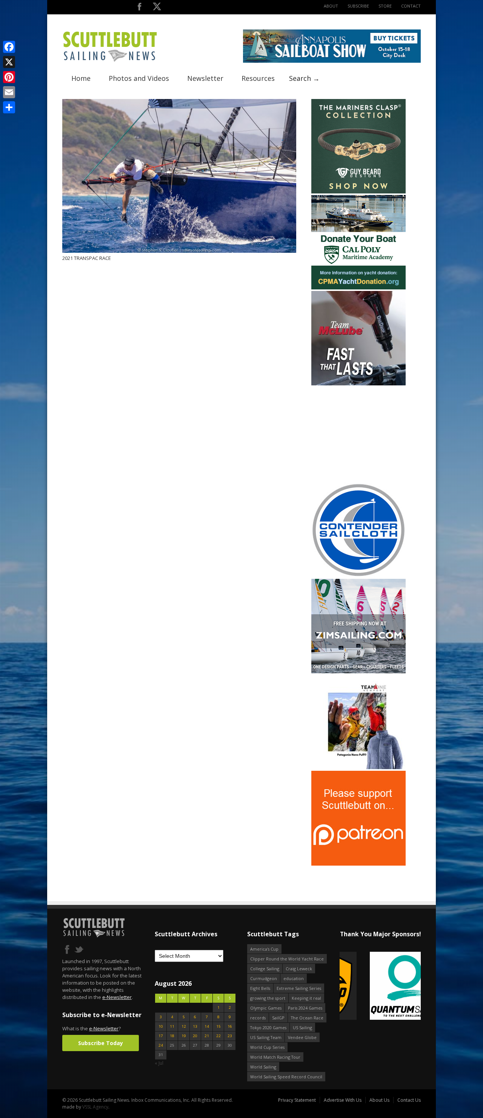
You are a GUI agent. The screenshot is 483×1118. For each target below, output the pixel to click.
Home (81, 78)
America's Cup (264, 949)
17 (160, 1035)
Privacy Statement (297, 1100)
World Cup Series (267, 1047)
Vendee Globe (302, 1037)
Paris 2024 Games (305, 1008)
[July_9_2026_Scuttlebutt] (358, 288)
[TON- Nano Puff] (358, 767)
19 (184, 1035)
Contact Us (409, 1100)
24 (160, 1045)
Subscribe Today (100, 1043)
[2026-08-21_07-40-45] (332, 61)
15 (218, 1026)
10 (160, 1026)
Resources (258, 78)
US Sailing (302, 1027)
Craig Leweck (299, 968)
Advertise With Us (342, 1100)
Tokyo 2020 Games (268, 1027)
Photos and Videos (139, 78)
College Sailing (264, 968)
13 (195, 1026)
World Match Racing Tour (275, 1057)
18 (172, 1035)
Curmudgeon (263, 978)
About (331, 6)
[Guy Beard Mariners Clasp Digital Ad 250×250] (358, 192)
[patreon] (358, 864)
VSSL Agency (95, 1107)
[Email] (9, 92)
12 (184, 1026)
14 (207, 1026)
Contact (411, 6)
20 (195, 1035)
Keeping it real (306, 998)
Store (385, 6)
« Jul (159, 1063)
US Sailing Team (265, 1037)
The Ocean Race (307, 1018)
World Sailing (263, 1067)
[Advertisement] (358, 434)
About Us (379, 1100)
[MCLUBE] (358, 383)
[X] (9, 62)
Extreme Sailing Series (299, 988)
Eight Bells (260, 988)
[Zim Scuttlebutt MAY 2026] (358, 671)
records (258, 1018)
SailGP (278, 1018)
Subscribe (358, 6)
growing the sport (267, 998)
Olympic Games (265, 1008)
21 (207, 1035)
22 (218, 1035)
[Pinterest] (9, 77)
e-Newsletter (117, 997)
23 (230, 1035)
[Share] (9, 107)
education (293, 978)
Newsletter (205, 78)
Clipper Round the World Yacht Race (287, 959)
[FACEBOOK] (139, 8)
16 (230, 1026)
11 (172, 1026)
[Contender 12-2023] (358, 575)
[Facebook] (9, 46)
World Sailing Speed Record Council (286, 1076)
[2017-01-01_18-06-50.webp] (380, 986)
